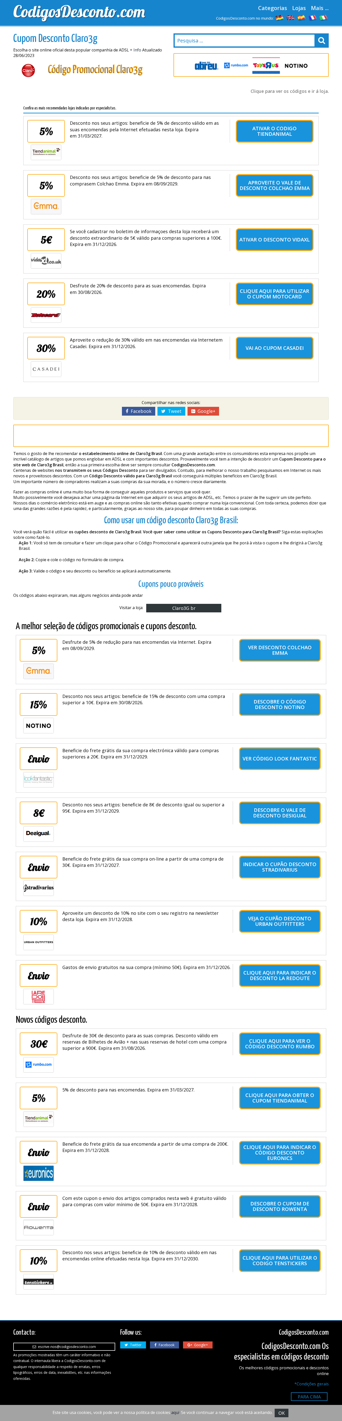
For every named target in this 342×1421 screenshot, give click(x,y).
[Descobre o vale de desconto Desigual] (38, 834)
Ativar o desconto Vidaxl (274, 239)
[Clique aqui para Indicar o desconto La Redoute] (38, 996)
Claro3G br (184, 608)
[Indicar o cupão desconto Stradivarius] (38, 888)
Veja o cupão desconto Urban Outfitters (279, 921)
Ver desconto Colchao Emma (280, 650)
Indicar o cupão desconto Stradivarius (279, 867)
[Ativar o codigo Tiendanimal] (46, 152)
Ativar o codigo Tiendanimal (274, 131)
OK (281, 1413)
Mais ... (320, 8)
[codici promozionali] (324, 17)
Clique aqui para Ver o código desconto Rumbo (280, 1044)
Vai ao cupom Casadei (275, 348)
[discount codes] (291, 17)
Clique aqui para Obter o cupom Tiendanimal (279, 1098)
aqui (175, 1412)
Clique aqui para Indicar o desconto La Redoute (279, 975)
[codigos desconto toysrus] (266, 65)
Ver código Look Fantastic (280, 758)
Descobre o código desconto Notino (280, 704)
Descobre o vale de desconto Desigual (279, 813)
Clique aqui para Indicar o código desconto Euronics (279, 1152)
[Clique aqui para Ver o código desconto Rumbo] (38, 1065)
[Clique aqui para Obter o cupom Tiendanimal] (38, 1119)
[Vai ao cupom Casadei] (46, 369)
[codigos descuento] (302, 17)
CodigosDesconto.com (79, 11)
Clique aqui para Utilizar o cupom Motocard (274, 294)
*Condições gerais (311, 1384)
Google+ (205, 411)
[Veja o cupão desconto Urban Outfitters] (38, 942)
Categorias (272, 8)
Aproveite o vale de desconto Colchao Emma (275, 185)
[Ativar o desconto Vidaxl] (46, 261)
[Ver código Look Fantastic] (38, 780)
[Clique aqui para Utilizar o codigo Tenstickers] (38, 1281)
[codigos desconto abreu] (206, 66)
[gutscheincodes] (280, 17)
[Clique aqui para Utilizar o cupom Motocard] (46, 315)
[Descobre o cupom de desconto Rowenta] (38, 1227)
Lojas (299, 8)
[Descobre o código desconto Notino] (38, 725)
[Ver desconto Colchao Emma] (38, 671)
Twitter (134, 1344)
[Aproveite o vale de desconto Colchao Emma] (46, 206)
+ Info (135, 50)
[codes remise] (313, 17)
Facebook (139, 411)
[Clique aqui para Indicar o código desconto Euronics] (38, 1173)
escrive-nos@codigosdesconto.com (66, 1346)
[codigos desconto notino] (296, 66)
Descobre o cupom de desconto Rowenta (279, 1206)
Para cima (309, 1397)
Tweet (173, 411)
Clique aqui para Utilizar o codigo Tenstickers (280, 1260)
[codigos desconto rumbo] (236, 66)
